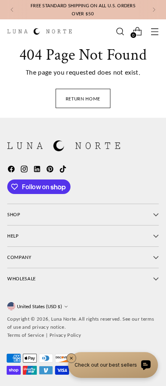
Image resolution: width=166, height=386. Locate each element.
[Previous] (12, 9)
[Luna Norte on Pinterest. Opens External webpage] (51, 170)
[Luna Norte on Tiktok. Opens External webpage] (63, 170)
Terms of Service (25, 335)
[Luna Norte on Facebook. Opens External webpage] (12, 170)
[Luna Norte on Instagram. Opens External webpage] (25, 170)
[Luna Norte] (39, 31)
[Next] (154, 9)
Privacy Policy (65, 335)
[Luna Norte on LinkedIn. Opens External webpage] (38, 170)
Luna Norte (63, 318)
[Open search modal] (120, 31)
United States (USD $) (39, 306)
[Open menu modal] (154, 31)
